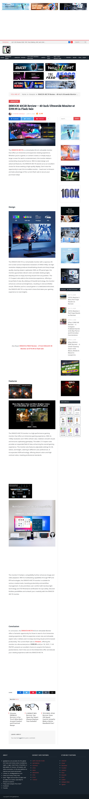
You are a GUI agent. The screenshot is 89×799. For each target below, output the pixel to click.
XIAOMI (81, 289)
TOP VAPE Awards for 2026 (33, 57)
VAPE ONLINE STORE (38, 761)
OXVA (34, 768)
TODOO (34, 779)
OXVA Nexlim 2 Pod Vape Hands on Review (74, 313)
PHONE (23, 57)
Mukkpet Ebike (65, 782)
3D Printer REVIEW (72, 289)
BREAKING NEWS (8, 57)
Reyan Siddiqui (19, 114)
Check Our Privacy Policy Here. (11, 775)
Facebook (6, 786)
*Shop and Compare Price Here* (12, 784)
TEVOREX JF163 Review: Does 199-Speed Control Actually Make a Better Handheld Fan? (49, 718)
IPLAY (34, 777)
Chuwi (63, 763)
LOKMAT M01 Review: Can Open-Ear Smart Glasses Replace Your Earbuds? (32, 717)
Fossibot (63, 768)
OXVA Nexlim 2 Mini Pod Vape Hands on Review (73, 300)
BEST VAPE (48, 57)
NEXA (34, 770)
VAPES (43, 57)
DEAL (80, 57)
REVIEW (68, 57)
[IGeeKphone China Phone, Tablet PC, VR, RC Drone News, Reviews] (6, 50)
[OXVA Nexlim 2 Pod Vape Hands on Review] (63, 310)
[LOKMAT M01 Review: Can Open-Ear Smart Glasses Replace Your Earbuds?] (32, 707)
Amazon (17, 57)
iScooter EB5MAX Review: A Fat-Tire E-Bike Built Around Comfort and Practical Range (16, 719)
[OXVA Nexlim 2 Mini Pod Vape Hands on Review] (63, 296)
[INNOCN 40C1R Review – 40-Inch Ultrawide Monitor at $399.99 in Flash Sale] (32, 134)
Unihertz (63, 770)
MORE (74, 57)
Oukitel (63, 779)
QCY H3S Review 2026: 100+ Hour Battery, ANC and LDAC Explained (29, 42)
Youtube (5, 788)
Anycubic (63, 775)
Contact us (6, 773)
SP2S (33, 775)
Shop (84, 57)
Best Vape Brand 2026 (57, 57)
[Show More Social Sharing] (48, 118)
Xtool (62, 777)
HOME (2, 57)
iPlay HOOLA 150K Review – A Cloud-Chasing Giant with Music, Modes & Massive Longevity (74, 348)
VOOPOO (35, 765)
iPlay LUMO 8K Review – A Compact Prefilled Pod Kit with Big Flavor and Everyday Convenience (74, 328)
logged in (21, 738)
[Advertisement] (44, 25)
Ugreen (63, 784)
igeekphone (15, 796)
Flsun (62, 772)
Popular (63, 289)
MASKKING (35, 772)
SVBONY (63, 761)
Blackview (64, 765)
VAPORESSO (35, 763)
